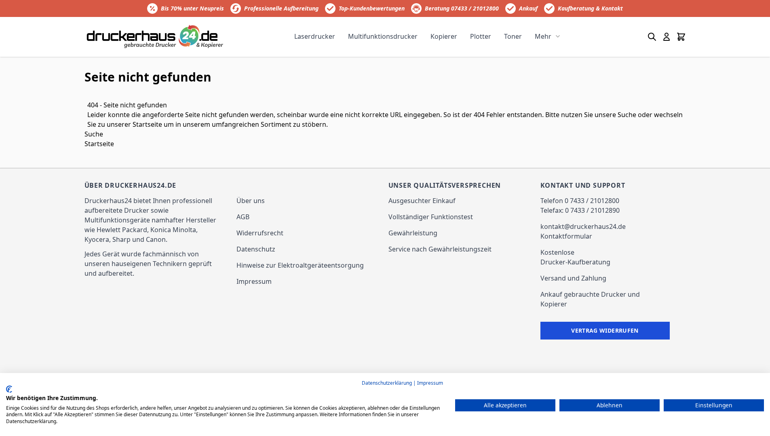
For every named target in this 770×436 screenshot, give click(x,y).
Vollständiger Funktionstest (430, 216)
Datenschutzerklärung (387, 382)
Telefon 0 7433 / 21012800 (579, 200)
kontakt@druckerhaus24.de (583, 226)
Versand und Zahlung (573, 278)
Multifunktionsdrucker (383, 36)
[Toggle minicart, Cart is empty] (681, 36)
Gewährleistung (412, 232)
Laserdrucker (314, 36)
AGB (242, 216)
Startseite (147, 124)
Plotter (480, 36)
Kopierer (443, 36)
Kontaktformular (566, 236)
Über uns (250, 200)
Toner (513, 36)
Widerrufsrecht (259, 232)
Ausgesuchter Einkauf (422, 200)
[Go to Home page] (155, 36)
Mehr (543, 36)
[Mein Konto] (666, 36)
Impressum (254, 281)
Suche (627, 114)
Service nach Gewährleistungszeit (440, 249)
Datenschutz (255, 249)
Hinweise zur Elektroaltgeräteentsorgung (300, 265)
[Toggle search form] (652, 36)
